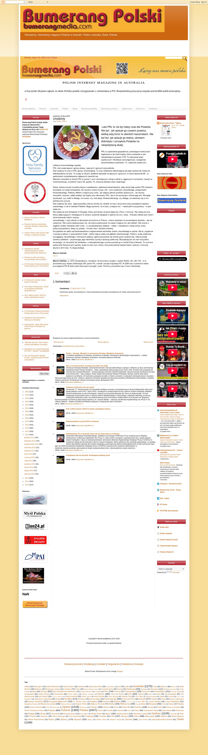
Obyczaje (55, 707)
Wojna (51, 719)
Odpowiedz (64, 296)
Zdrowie (128, 719)
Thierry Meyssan (58, 716)
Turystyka (102, 716)
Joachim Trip (126, 696)
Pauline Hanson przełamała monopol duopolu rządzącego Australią (36, 226)
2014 (27, 431)
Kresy (163, 699)
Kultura (117, 701)
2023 (27, 402)
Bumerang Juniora (109, 108)
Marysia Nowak (66, 704)
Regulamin (114, 664)
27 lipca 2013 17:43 (77, 289)
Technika (32, 716)
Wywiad (77, 719)
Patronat (106, 707)
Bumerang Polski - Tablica (170, 123)
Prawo (136, 710)
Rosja (42, 713)
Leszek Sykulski (154, 702)
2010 (27, 485)
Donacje (138, 664)
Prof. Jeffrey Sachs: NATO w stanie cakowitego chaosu (88, 409)
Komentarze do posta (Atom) (73, 346)
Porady (109, 710)
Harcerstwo (58, 694)
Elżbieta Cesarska (169, 689)
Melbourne (125, 704)
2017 (27, 421)
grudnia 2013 (29, 437)
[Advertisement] (88, 46)
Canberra (67, 689)
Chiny (77, 689)
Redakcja (153, 108)
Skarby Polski (96, 714)
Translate (176, 572)
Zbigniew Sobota (115, 719)
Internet (141, 694)
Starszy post (148, 342)
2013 (27, 435)
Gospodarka (29, 694)
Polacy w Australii (173, 707)
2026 (27, 392)
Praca (129, 710)
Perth (116, 707)
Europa (44, 691)
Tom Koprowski (75, 716)
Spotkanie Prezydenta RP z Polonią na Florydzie (35, 319)
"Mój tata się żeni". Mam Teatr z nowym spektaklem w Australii (36, 343)
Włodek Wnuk (101, 719)
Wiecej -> (91, 359)
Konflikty (68, 699)
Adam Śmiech (68, 687)
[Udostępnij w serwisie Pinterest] (75, 273)
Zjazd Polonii (143, 719)
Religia (31, 713)
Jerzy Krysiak (99, 696)
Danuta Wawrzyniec (91, 689)
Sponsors (140, 108)
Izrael (158, 694)
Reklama (127, 664)
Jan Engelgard (170, 694)
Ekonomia (154, 689)
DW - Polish (164, 498)
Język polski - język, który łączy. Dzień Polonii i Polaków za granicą (36, 326)
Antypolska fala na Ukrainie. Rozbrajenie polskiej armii (88, 455)
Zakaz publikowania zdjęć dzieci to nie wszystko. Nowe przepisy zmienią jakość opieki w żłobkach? (172, 417)
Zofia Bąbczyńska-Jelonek (162, 720)
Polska (65, 108)
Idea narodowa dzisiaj (167, 465)
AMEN (26, 687)
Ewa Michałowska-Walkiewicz (64, 692)
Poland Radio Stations (169, 546)
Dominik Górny (107, 689)
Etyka (34, 692)
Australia (54, 108)
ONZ (47, 707)
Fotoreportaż (130, 691)
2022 (27, 405)
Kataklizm (27, 699)
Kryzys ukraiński (35, 701)
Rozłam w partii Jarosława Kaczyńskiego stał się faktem (35, 258)
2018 (27, 418)
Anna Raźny (110, 686)
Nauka (181, 704)
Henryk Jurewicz (88, 694)
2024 (27, 398)
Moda (143, 704)
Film (106, 691)
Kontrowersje (110, 699)
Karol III (178, 696)
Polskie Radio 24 (166, 552)
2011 (27, 481)
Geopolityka (159, 691)
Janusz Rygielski (57, 696)
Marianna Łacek (48, 704)
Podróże (138, 707)
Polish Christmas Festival (34, 710)
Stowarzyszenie (73, 664)
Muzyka (152, 704)
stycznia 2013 (29, 474)
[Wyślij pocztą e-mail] (65, 273)
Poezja (150, 707)
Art (119, 687)
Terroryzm (44, 716)
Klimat (58, 699)
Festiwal (97, 691)
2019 (27, 415)
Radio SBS (164, 527)
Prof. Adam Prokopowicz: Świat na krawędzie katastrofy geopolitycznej (36, 289)
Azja (155, 687)
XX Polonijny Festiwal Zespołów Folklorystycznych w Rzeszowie (36, 265)
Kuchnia (106, 702)
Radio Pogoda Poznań (169, 540)
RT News (163, 505)
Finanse (117, 692)
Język (162, 696)
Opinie (59, 121)
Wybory (64, 719)
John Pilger (139, 696)
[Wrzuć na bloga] (67, 273)
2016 (27, 425)
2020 (27, 411)
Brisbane (38, 689)
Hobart (113, 694)
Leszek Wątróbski (172, 702)
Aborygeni (38, 687)
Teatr (182, 714)
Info (130, 694)
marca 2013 (29, 467)
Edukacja (131, 689)
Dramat (120, 689)
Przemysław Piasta (150, 710)
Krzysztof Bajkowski (58, 701)
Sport (108, 713)
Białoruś (164, 687)
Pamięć (93, 707)
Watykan (164, 716)
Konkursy (81, 699)
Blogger (120, 671)
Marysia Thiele (81, 704)
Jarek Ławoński (71, 696)
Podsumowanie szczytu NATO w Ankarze (82, 421)
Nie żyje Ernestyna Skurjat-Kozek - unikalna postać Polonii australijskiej (36, 358)
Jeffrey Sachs (86, 696)
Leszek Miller (140, 701)
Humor (121, 694)
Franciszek (146, 692)
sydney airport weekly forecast (172, 245)
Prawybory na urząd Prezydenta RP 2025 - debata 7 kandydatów (36, 350)
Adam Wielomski (52, 687)
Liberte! (55, 256)
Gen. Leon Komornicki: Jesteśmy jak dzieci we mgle (87, 366)
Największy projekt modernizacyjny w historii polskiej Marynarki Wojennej (35, 251)
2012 (27, 478)
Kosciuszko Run (128, 699)
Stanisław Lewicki (140, 714)
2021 (27, 408)
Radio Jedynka (166, 533)
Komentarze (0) (81, 359)
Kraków (154, 699)
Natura (171, 704)
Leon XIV (130, 701)
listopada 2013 (30, 441)
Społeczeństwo (122, 714)
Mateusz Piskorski (98, 704)
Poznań (120, 710)
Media (111, 704)
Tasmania (173, 714)
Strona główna (28, 108)
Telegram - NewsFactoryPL (171, 484)
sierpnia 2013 (29, 451)
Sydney (156, 713)
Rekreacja (180, 710)
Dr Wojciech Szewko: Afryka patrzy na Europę (35, 281)
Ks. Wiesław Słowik (80, 701)
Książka (93, 701)
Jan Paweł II (43, 696)
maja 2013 (28, 461)
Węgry (90, 719)
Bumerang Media (89, 108)
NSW (164, 704)
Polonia (42, 108)
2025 (27, 395)
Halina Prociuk (44, 694)
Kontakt (101, 664)
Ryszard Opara (69, 714)
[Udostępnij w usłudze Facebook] (73, 273)
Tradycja (89, 716)
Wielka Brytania (177, 716)
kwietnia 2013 (30, 464)
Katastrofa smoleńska (43, 699)
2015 (27, 428)
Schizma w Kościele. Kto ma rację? (80, 387)
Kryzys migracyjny (177, 699)
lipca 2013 (28, 454)
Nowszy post (58, 342)
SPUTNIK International (169, 511)
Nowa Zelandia (36, 707)
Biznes (173, 686)
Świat (74, 108)
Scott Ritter (84, 714)
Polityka (51, 710)
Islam (150, 694)
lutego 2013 (29, 471)
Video (136, 716)
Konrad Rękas (94, 699)
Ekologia (144, 689)
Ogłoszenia (127, 108)
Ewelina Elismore (86, 691)
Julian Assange (151, 696)
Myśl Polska (165, 463)
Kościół (142, 699)
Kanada (170, 696)
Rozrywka (55, 714)
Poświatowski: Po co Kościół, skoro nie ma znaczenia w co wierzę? (93, 434)
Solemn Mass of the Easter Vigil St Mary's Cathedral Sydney (36, 234)
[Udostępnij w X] (70, 273)
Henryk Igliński (72, 694)
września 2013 (30, 448)
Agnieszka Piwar (95, 687)
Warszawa (149, 716)
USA (113, 716)
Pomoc (100, 710)
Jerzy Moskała (113, 696)
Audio (127, 687)
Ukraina (124, 716)
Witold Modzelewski (36, 720)
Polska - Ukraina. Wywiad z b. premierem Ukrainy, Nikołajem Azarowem (94, 353)
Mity (137, 704)
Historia (100, 694)
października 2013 (31, 444)
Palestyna (83, 707)
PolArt (159, 707)
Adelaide (81, 687)
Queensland (167, 710)
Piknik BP (126, 707)
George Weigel (176, 691)
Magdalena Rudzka (31, 704)
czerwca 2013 (30, 457)
